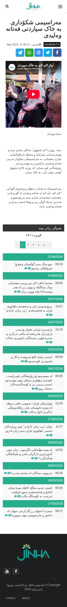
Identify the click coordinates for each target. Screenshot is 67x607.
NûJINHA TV (52, 44)
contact (10, 598)
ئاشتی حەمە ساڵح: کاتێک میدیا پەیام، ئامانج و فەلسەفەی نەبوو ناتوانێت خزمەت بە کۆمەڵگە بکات (30, 492)
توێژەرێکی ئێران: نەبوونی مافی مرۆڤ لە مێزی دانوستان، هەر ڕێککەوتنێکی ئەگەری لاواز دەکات (29, 407)
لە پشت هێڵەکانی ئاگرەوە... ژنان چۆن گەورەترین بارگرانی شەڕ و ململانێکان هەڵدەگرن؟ (29, 454)
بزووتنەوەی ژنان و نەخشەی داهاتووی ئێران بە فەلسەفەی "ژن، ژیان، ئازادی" (28, 308)
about (25, 598)
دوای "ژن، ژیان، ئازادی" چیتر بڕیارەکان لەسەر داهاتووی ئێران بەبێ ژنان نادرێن (28, 428)
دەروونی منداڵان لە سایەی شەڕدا (31, 473)
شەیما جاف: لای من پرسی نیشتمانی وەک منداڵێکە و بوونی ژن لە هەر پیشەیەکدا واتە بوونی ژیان (30, 287)
